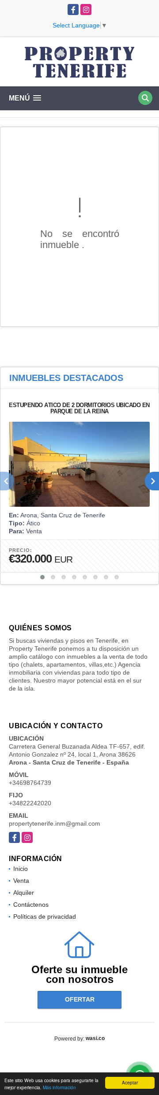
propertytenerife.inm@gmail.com (54, 823)
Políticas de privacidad (44, 916)
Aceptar (130, 1082)
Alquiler (23, 892)
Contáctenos (31, 904)
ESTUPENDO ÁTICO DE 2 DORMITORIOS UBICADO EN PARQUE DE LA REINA (79, 408)
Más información (59, 1087)
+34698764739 (30, 782)
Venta (21, 880)
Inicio (20, 868)
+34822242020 (30, 803)
